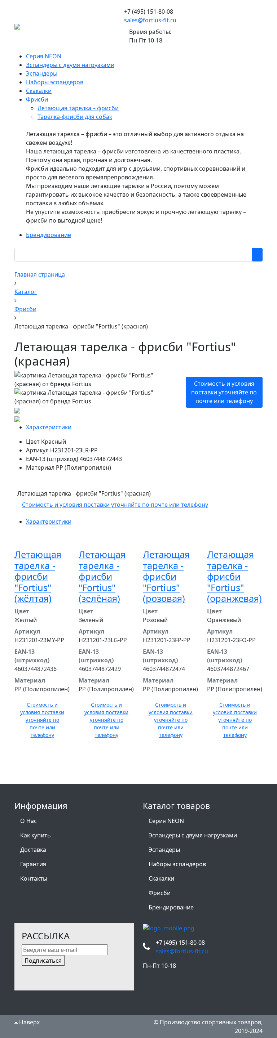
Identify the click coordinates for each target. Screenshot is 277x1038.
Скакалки (161, 878)
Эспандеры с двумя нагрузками (193, 835)
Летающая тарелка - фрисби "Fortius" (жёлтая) (37, 576)
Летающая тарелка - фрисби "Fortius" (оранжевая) (234, 576)
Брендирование (171, 907)
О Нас (28, 821)
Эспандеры (164, 850)
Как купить (35, 835)
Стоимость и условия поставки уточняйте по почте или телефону (224, 392)
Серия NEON (166, 821)
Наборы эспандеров (177, 864)
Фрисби (160, 893)
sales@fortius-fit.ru (150, 20)
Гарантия (33, 864)
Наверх (29, 1022)
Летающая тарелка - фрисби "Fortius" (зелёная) (102, 576)
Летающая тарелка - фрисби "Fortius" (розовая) (166, 576)
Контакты (33, 878)
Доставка (33, 850)
